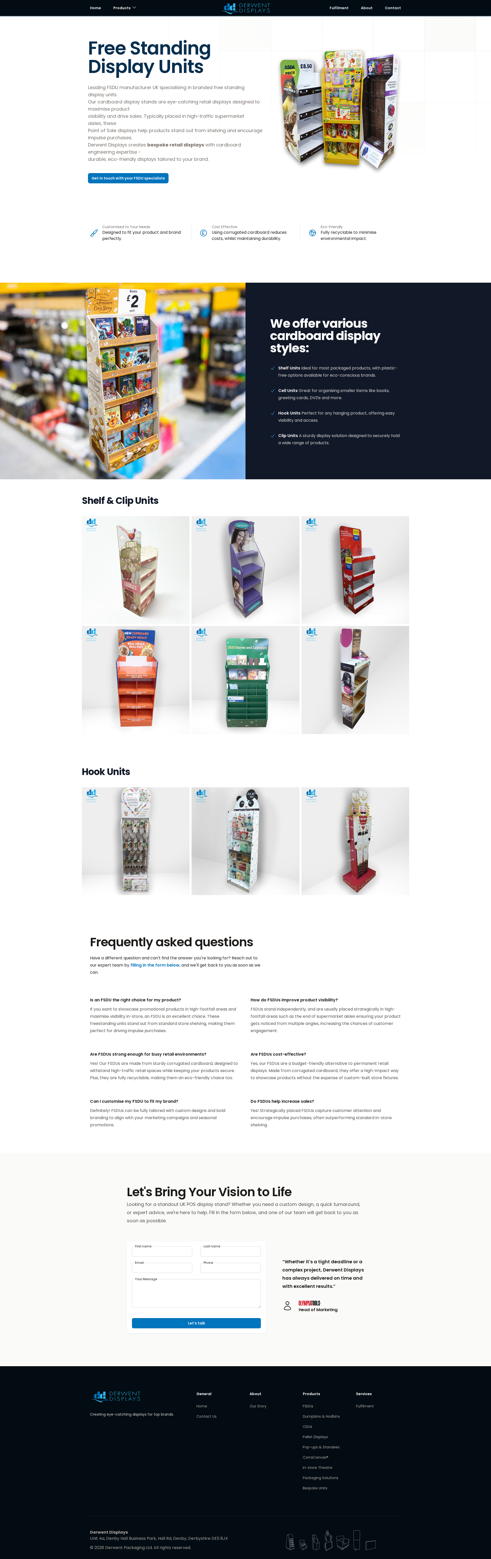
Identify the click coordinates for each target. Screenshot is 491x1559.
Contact (393, 7)
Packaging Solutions (320, 1477)
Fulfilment (339, 7)
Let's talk (196, 1323)
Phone (208, 1263)
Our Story (258, 1406)
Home (95, 7)
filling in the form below (155, 965)
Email (139, 1263)
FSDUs (308, 1406)
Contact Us (206, 1416)
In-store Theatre (317, 1467)
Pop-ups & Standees (321, 1447)
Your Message (146, 1279)
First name (143, 1246)
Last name (212, 1246)
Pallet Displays (315, 1436)
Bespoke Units (315, 1488)
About (367, 7)
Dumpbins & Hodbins (321, 1416)
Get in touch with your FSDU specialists (128, 178)
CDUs (307, 1426)
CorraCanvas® (315, 1457)
